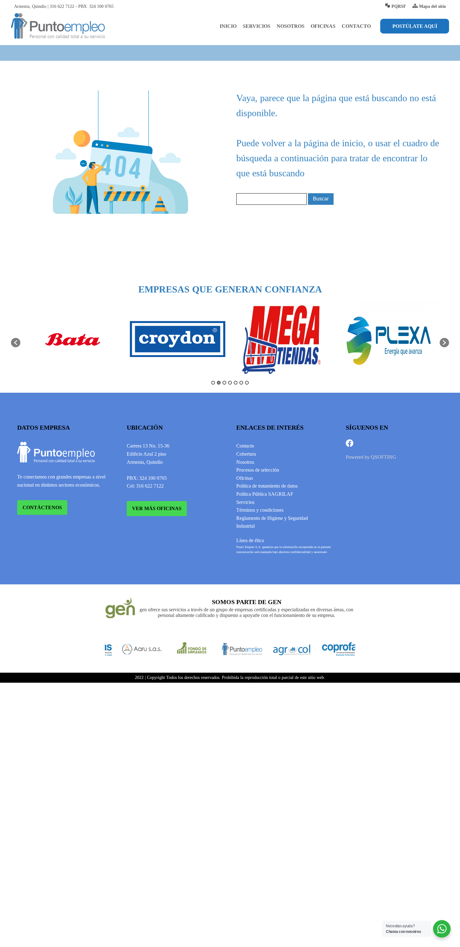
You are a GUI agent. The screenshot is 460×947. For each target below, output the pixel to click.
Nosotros (290, 26)
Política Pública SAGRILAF (264, 494)
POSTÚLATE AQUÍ (414, 26)
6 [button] (241, 383)
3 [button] (224, 383)
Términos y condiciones (260, 510)
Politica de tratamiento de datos (267, 486)
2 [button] (219, 383)
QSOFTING (383, 457)
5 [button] (236, 383)
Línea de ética (250, 540)
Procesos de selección (257, 470)
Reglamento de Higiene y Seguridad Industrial (272, 522)
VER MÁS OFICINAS (156, 508)
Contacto (356, 26)
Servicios (256, 26)
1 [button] (213, 383)
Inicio (228, 26)
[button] (15, 342)
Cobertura (246, 454)
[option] (73, 339)
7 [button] (247, 383)
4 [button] (230, 383)
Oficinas (323, 26)
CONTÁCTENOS (42, 507)
